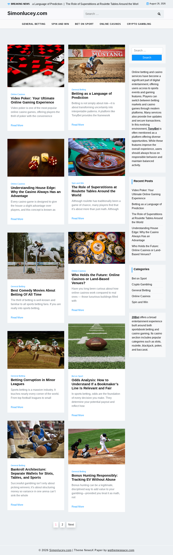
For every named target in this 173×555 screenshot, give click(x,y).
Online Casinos (110, 24)
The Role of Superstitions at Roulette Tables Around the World (94, 191)
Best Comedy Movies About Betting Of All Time (33, 292)
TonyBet (153, 128)
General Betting (33, 24)
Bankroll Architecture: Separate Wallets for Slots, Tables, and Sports (32, 473)
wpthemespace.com (121, 550)
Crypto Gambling (139, 24)
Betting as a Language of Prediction (92, 95)
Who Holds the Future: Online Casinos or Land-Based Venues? (96, 279)
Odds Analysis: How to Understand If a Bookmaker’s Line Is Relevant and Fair (95, 384)
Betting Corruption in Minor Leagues (33, 382)
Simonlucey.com (27, 13)
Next (71, 524)
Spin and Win (60, 24)
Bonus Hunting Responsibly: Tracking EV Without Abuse (95, 477)
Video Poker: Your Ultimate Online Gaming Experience (32, 100)
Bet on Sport (84, 24)
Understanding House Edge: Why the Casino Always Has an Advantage (36, 192)
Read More (17, 125)
